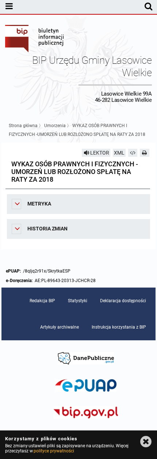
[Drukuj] (144, 153)
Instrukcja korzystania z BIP (119, 327)
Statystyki (77, 300)
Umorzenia (55, 125)
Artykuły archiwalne (59, 327)
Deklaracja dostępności (123, 300)
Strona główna (23, 125)
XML (119, 153)
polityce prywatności (54, 451)
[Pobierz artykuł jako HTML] (133, 153)
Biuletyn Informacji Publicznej (34, 39)
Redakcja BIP (42, 300)
